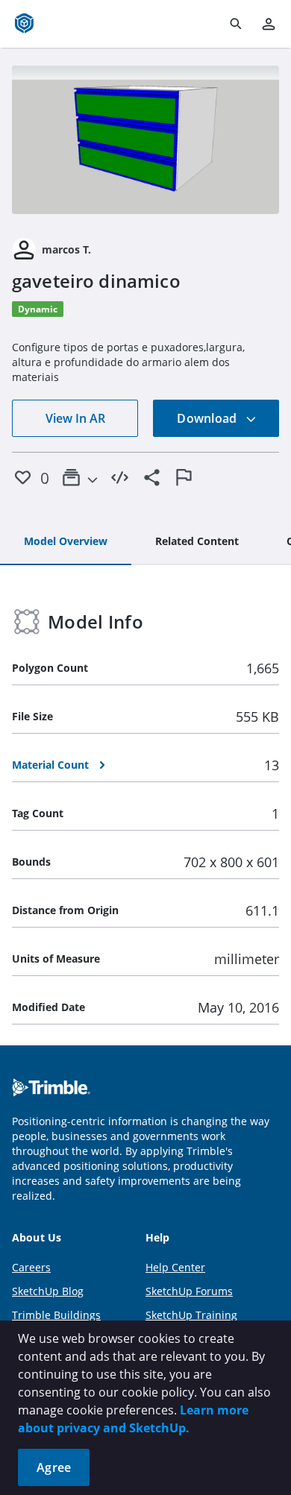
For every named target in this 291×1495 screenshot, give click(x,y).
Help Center (175, 1267)
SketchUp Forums (189, 1291)
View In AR (75, 418)
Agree (54, 1467)
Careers (31, 1267)
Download (208, 418)
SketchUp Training (191, 1315)
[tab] (65, 542)
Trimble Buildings (56, 1315)
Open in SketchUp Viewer (145, 139)
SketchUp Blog (48, 1291)
